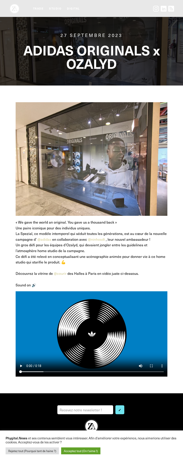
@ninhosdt (96, 239)
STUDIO (55, 8)
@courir (60, 273)
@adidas (44, 239)
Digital (73, 8)
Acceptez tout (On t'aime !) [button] (81, 451)
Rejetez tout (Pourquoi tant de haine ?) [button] (32, 451)
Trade (38, 8)
